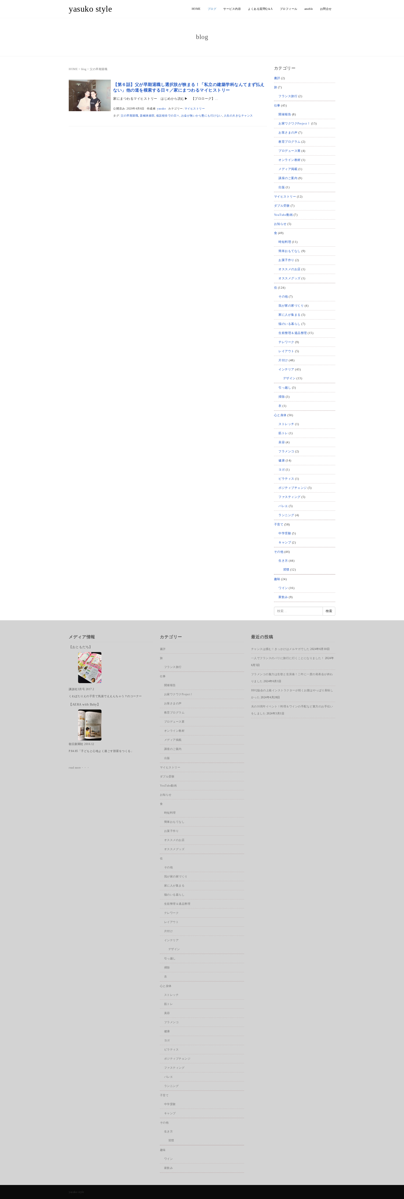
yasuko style (90, 9)
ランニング (286, 515)
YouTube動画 (283, 214)
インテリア (286, 369)
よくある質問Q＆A (260, 9)
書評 (277, 78)
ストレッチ (286, 424)
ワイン (283, 588)
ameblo (308, 9)
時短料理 (284, 242)
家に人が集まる (289, 314)
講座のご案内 (287, 178)
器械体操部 (147, 115)
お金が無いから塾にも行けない (201, 115)
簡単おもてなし (289, 251)
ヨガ (281, 469)
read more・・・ (79, 767)
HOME (196, 9)
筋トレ (283, 433)
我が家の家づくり (291, 305)
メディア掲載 (287, 169)
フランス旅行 (287, 96)
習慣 (286, 569)
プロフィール (288, 9)
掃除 (281, 396)
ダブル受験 (282, 205)
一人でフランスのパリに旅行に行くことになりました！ (287, 658)
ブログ (212, 9)
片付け (283, 360)
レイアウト (286, 351)
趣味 (277, 579)
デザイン (289, 378)
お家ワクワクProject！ (294, 123)
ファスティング (289, 497)
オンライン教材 (289, 160)
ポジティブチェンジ (292, 488)
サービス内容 (232, 9)
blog (84, 69)
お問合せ (326, 9)
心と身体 (280, 415)
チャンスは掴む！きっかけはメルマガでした (280, 649)
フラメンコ (286, 451)
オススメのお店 (289, 269)
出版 (281, 187)
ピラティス (286, 478)
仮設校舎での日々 (168, 115)
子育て (279, 524)
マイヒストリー (194, 108)
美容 (281, 442)
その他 (283, 296)
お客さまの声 (287, 132)
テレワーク (286, 342)
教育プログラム (289, 141)
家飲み (283, 597)
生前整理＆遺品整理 (292, 333)
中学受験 (284, 533)
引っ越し (284, 387)
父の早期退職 (129, 115)
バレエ (283, 506)
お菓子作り (286, 260)
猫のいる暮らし (289, 324)
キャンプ (284, 542)
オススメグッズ (289, 278)
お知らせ (280, 224)
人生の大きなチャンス (238, 115)
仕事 (277, 105)
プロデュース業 (289, 151)
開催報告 (284, 114)
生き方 (283, 560)
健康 (281, 460)
